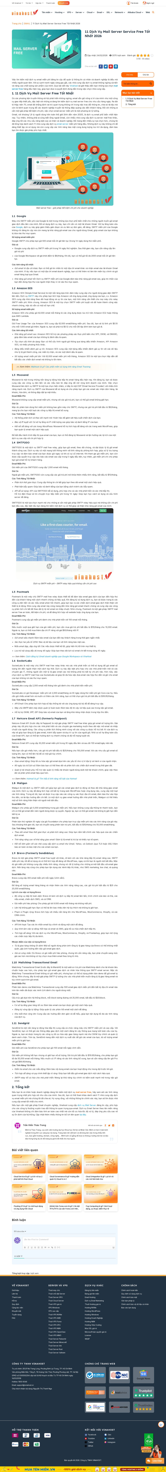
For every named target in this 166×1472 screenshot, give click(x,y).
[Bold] (25, 1247)
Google (19, 227)
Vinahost (74, 86)
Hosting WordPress (92, 1311)
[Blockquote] (45, 1247)
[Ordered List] (38, 1247)
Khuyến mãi (63, 3)
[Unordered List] (42, 1247)
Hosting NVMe (90, 1308)
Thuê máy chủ (54, 1290)
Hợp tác (39, 3)
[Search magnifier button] (150, 83)
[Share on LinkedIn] (116, 67)
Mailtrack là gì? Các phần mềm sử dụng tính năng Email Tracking (60, 366)
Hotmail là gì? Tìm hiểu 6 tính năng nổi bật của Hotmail (51, 778)
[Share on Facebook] (101, 67)
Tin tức (28, 3)
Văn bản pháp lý (127, 1301)
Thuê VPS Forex (55, 1321)
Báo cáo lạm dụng (128, 1308)
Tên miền (46, 12)
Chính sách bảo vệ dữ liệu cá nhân (135, 1304)
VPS (69, 12)
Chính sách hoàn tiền (129, 1290)
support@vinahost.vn (25, 1385)
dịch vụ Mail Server (87, 1105)
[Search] (153, 12)
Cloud (89, 12)
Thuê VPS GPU (54, 1325)
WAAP (87, 1339)
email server (62, 124)
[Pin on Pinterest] (111, 67)
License (88, 1335)
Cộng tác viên (17, 1308)
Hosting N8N (90, 1321)
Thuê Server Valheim (56, 1353)
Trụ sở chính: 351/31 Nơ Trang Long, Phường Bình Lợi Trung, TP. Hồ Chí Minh (42, 1369)
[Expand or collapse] (151, 93)
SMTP (31, 296)
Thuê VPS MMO (54, 1335)
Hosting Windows (92, 1315)
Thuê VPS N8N (54, 1328)
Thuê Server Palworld (57, 1339)
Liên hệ (15, 1294)
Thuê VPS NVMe (55, 1315)
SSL (108, 12)
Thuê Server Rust (55, 1349)
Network (119, 12)
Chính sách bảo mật (129, 1297)
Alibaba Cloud (134, 12)
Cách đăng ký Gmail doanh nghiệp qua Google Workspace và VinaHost (58, 656)
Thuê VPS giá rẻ (54, 1304)
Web (148, 12)
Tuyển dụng (17, 1315)
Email (99, 12)
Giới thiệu (15, 1290)
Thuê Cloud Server (56, 1301)
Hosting (58, 12)
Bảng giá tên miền (92, 1294)
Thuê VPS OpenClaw (56, 1332)
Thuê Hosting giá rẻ (93, 1304)
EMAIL (27, 23)
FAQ (13, 1318)
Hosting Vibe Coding (93, 1325)
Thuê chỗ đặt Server (56, 1294)
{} (55, 1247)
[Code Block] (48, 1247)
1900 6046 (22, 1382)
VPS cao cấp (53, 1311)
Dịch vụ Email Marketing (94, 1301)
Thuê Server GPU (55, 1297)
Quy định (15, 1304)
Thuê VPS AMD (54, 1318)
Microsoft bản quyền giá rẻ (95, 1332)
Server (79, 12)
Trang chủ (16, 23)
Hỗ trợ (14, 1301)
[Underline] (31, 1247)
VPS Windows (54, 1308)
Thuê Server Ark (55, 1346)
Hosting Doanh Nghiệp (94, 1318)
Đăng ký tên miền (92, 1290)
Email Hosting (90, 1297)
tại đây (83, 1114)
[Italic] (28, 1247)
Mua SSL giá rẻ (91, 1328)
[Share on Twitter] (106, 67)
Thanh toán (50, 3)
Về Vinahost (16, 3)
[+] (58, 1247)
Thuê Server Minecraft (57, 1342)
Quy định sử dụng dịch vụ (131, 1294)
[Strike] (35, 1247)
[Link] (52, 1247)
